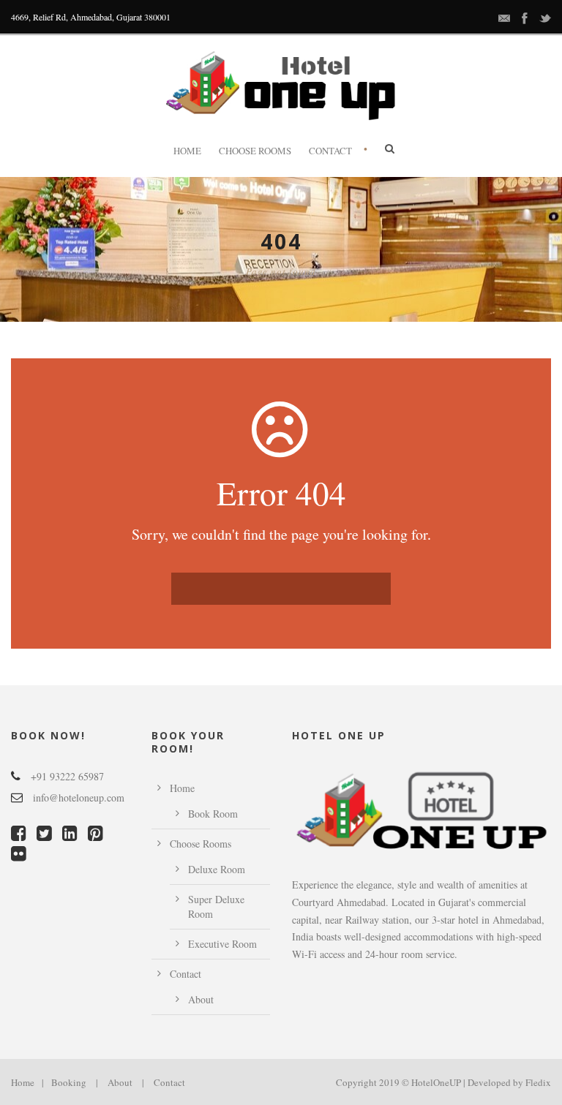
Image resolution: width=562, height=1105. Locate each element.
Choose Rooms (255, 150)
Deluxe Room (216, 869)
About (201, 999)
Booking (68, 1082)
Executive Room (222, 944)
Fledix (538, 1082)
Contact (330, 150)
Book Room (213, 814)
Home (187, 150)
